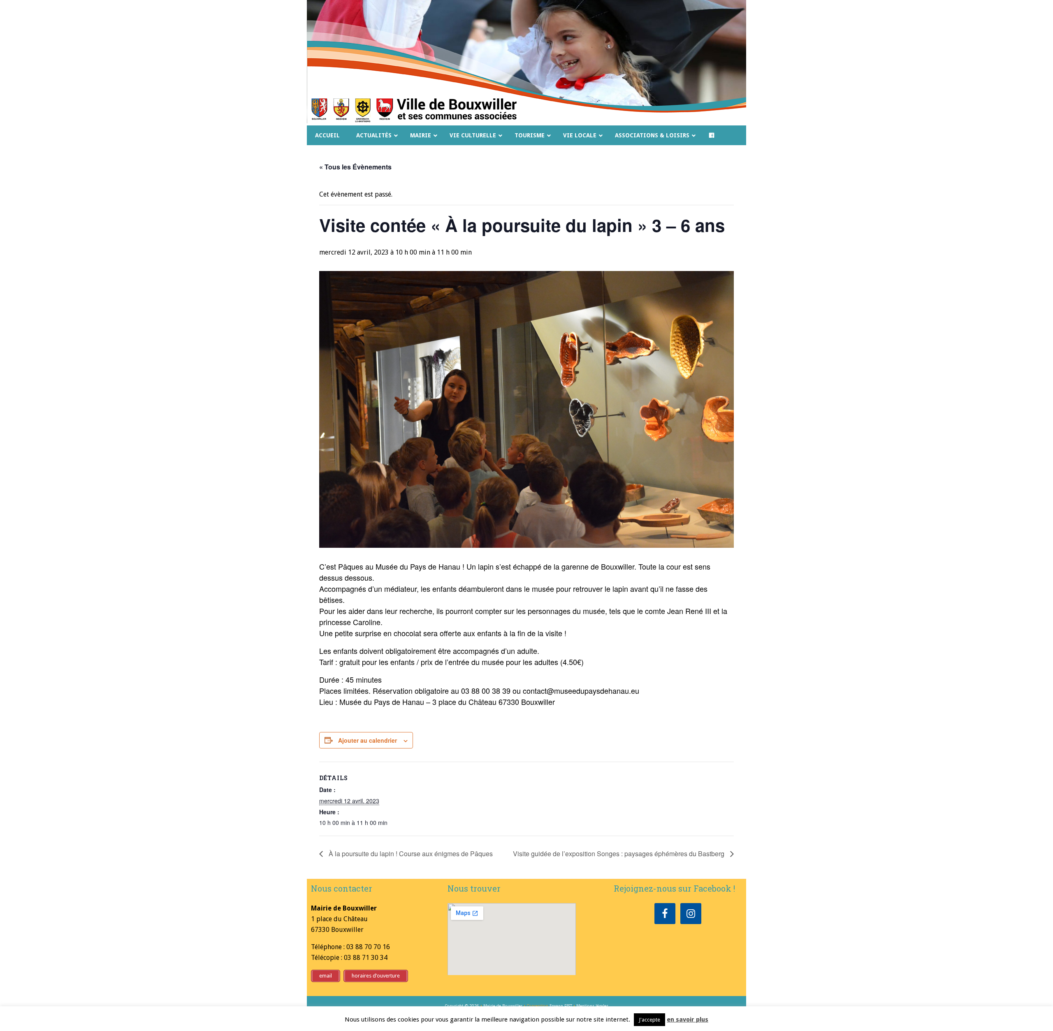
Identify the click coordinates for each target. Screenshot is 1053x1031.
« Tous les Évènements (355, 166)
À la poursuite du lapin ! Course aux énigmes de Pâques (410, 853)
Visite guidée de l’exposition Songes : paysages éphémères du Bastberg (619, 853)
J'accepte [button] (649, 1020)
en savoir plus (687, 1019)
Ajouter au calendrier (367, 740)
